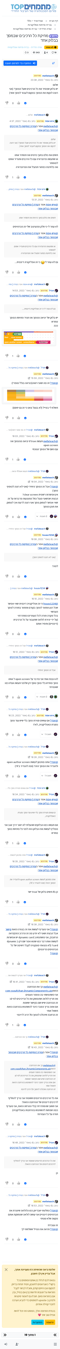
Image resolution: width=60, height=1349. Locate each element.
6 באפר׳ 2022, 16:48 (22, 1142)
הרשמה (50, 1322)
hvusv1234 (48, 535)
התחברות (37, 1322)
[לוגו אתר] (34, 8)
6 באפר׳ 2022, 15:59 (41, 378)
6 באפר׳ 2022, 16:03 (22, 436)
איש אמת (49, 121)
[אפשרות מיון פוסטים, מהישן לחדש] (54, 63)
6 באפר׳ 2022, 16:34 (22, 794)
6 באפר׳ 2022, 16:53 (41, 1205)
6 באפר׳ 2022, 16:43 (41, 1047)
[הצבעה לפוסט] (19, 103)
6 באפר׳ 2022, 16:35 (22, 861)
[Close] (6, 1269)
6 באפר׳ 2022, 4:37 (19, 121)
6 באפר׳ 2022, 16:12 (23, 652)
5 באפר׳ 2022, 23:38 (41, 80)
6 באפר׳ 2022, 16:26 (41, 757)
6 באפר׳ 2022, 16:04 (41, 481)
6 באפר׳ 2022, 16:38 (41, 924)
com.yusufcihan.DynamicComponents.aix (28, 990)
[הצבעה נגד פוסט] (7, 103)
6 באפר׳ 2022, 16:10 (42, 598)
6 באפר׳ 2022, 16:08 (41, 539)
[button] (55, 1344)
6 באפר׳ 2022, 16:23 (18, 715)
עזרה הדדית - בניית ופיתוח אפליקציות (25, 47)
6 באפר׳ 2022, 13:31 (42, 199)
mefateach (48, 75)
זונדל (51, 290)
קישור (8, 929)
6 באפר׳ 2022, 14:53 (22, 290)
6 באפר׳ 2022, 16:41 (23, 981)
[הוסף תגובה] (25, 103)
